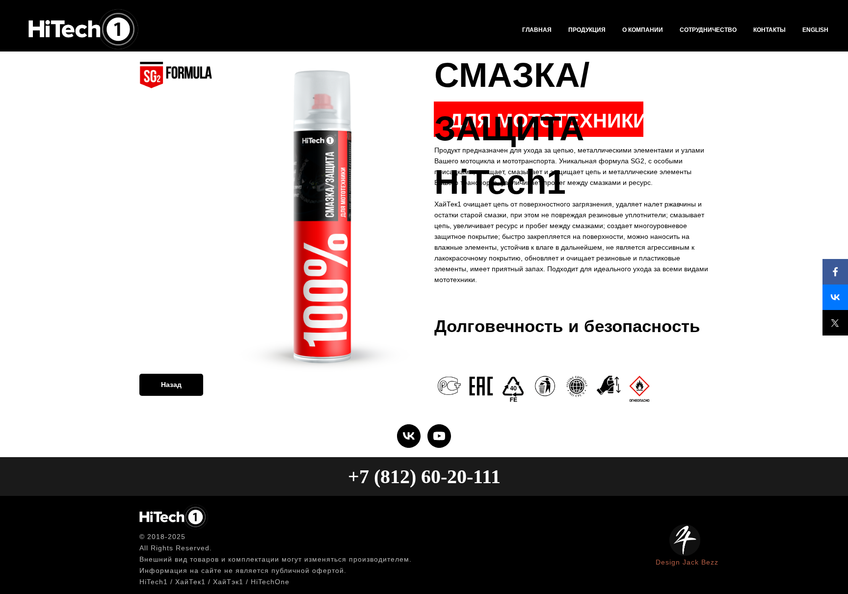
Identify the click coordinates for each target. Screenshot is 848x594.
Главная (537, 29)
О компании (642, 29)
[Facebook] (835, 271)
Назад (171, 384)
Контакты (769, 29)
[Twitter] (835, 323)
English (815, 29)
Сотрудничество (708, 29)
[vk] (409, 436)
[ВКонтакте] (835, 297)
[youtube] (439, 436)
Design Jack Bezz (687, 562)
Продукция (587, 29)
